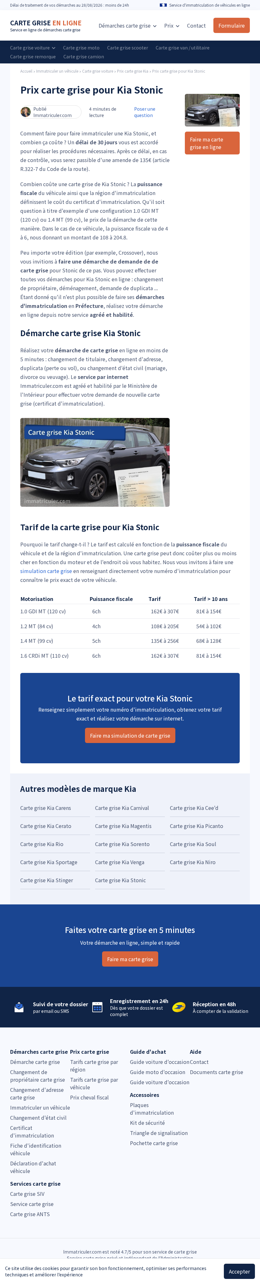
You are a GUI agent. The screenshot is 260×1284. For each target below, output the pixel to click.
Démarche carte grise (35, 1062)
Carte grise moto (81, 47)
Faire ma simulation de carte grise (130, 735)
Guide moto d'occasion (157, 1072)
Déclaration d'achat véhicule (33, 1167)
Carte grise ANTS (30, 1214)
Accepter (239, 1271)
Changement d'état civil (38, 1117)
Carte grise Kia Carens (45, 807)
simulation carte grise (46, 571)
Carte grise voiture (30, 47)
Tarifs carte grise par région (94, 1065)
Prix (169, 25)
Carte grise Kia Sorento (122, 844)
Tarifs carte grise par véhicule (94, 1083)
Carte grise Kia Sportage (48, 862)
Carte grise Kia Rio (41, 844)
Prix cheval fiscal (89, 1097)
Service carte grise (32, 1204)
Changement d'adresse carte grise (37, 1093)
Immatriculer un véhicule (57, 71)
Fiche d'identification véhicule (35, 1149)
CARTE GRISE (45, 22)
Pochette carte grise (154, 1143)
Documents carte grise (216, 1072)
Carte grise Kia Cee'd (194, 807)
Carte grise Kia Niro (193, 862)
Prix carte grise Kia (132, 71)
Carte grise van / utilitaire (183, 47)
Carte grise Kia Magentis (123, 826)
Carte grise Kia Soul (193, 844)
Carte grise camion (83, 56)
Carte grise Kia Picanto (196, 826)
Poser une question (144, 112)
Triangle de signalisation (159, 1133)
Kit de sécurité (147, 1122)
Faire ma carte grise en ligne (206, 143)
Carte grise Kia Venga (119, 862)
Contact (196, 25)
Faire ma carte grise (130, 959)
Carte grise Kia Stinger (46, 880)
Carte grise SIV (27, 1193)
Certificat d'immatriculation (32, 1131)
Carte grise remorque (33, 56)
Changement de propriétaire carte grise (37, 1075)
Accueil (26, 71)
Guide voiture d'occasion (159, 1062)
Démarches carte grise (125, 25)
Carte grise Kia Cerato (45, 826)
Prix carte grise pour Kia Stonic (178, 71)
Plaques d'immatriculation (152, 1108)
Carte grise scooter (127, 47)
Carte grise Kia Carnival (122, 807)
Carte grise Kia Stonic (120, 880)
